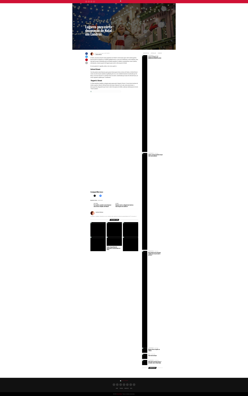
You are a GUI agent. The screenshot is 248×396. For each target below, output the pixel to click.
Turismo (121, 388)
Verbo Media (119, 394)
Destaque (101, 200)
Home (117, 388)
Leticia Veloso (99, 54)
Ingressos (126, 388)
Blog (131, 388)
